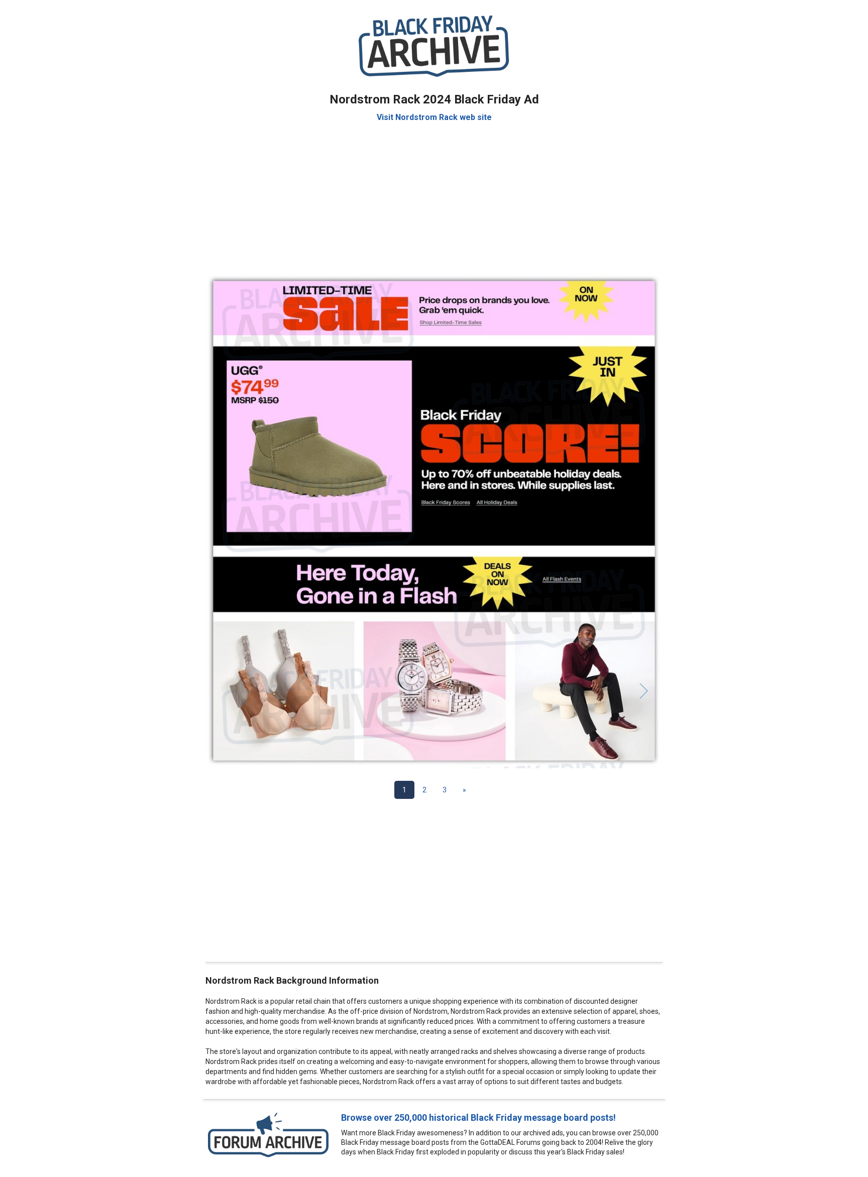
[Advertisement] (434, 193)
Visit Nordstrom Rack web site (434, 117)
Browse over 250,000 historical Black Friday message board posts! (478, 1117)
